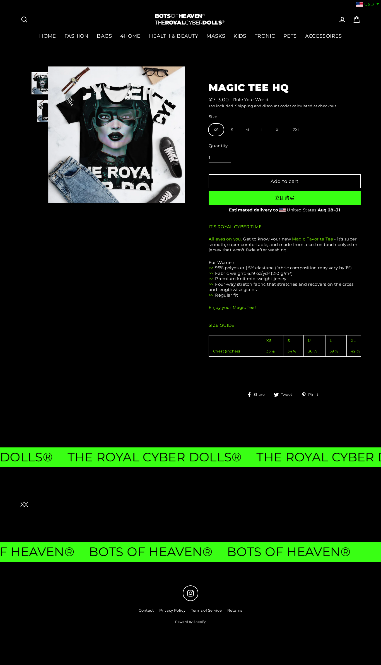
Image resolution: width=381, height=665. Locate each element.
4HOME (130, 36)
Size (213, 116)
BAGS (104, 36)
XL (278, 129)
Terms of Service (206, 610)
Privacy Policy (172, 610)
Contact (146, 610)
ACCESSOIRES (323, 36)
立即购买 (285, 198)
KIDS (239, 36)
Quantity (218, 145)
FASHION (76, 36)
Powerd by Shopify (190, 622)
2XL (296, 129)
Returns (234, 610)
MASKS (215, 36)
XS (216, 129)
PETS (290, 36)
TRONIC (265, 36)
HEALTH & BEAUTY (173, 36)
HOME (47, 36)
